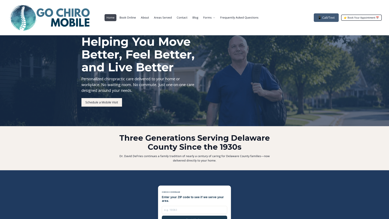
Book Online (127, 17)
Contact (182, 17)
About (145, 17)
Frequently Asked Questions (239, 17)
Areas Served (163, 17)
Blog (195, 17)
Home (110, 17)
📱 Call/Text (326, 18)
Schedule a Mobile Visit (101, 102)
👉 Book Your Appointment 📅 (361, 17)
